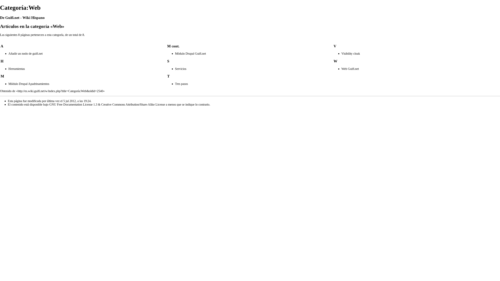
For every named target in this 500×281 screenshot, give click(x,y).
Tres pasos (181, 83)
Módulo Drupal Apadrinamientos (28, 83)
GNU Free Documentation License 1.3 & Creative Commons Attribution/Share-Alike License (107, 104)
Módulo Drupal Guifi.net (190, 53)
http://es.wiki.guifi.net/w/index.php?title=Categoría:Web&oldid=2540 (60, 91)
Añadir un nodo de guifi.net (25, 53)
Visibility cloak (350, 53)
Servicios (180, 68)
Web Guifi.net (350, 68)
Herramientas (16, 68)
